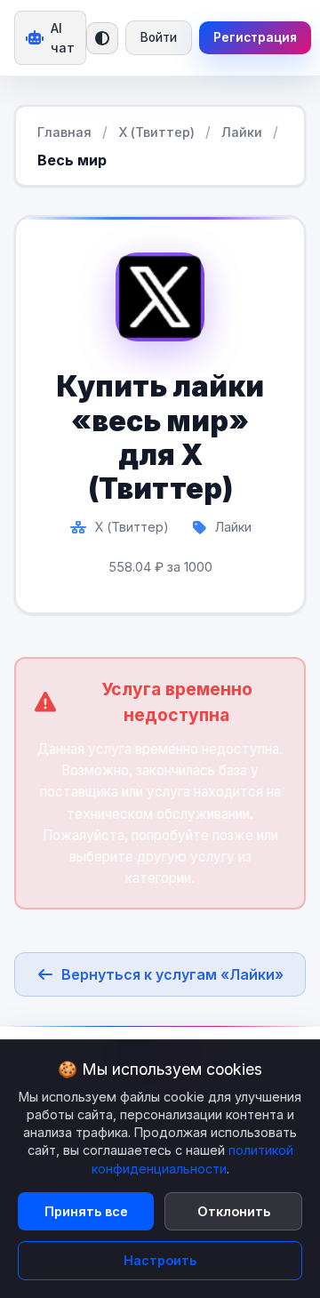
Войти (158, 37)
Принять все (86, 1211)
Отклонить (233, 1211)
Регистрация (255, 37)
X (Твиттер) (156, 132)
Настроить (160, 1260)
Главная (64, 132)
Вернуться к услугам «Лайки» (172, 974)
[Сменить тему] (102, 38)
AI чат (63, 37)
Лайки (241, 132)
